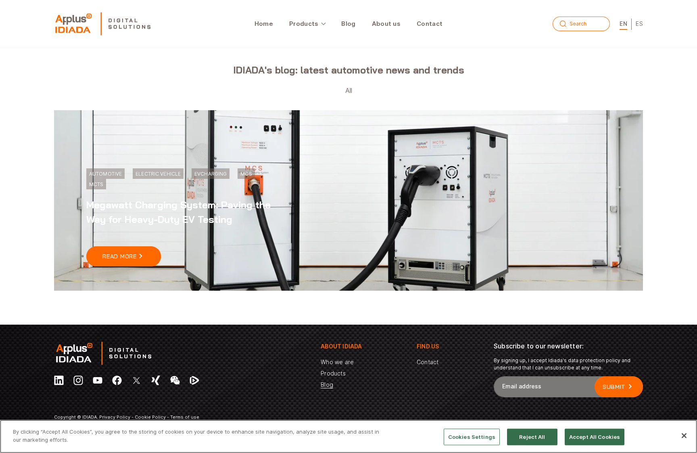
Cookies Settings (471, 437)
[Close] (684, 436)
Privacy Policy (114, 417)
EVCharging (210, 174)
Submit (614, 386)
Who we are (337, 362)
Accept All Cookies (594, 437)
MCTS (96, 184)
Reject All (532, 437)
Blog (327, 384)
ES (639, 23)
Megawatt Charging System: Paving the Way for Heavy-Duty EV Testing (178, 212)
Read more (119, 256)
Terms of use (184, 417)
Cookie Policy (150, 417)
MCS (246, 174)
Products (333, 373)
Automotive (105, 174)
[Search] (563, 24)
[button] (307, 24)
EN (623, 23)
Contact (427, 362)
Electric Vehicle (158, 174)
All (348, 90)
